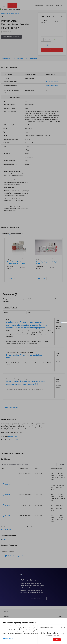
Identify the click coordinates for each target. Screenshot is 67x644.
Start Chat (57, 639)
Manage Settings (8, 638)
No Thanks (48, 640)
